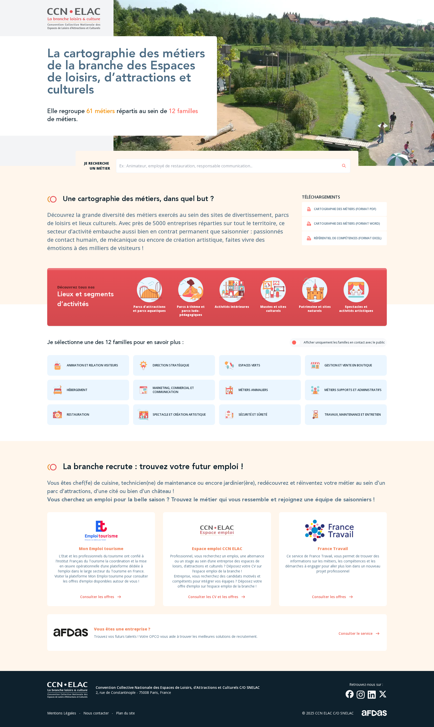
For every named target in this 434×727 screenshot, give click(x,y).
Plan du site (125, 713)
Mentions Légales (61, 713)
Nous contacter (96, 713)
